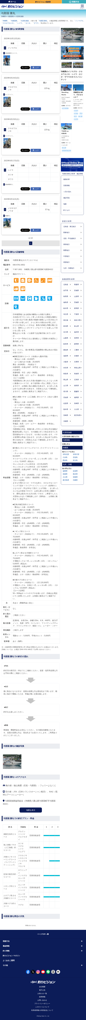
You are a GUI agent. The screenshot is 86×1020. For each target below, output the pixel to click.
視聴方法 (75, 2)
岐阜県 (65, 344)
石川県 (65, 332)
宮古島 (75, 460)
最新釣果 (66, 179)
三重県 (76, 350)
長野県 (76, 338)
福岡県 (76, 397)
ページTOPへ (42, 934)
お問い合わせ (42, 1000)
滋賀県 (65, 356)
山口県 (65, 385)
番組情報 (6, 946)
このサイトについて (42, 1007)
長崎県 (76, 403)
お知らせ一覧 (42, 993)
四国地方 (66, 262)
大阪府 (65, 362)
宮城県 (76, 290)
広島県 (76, 379)
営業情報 (66, 185)
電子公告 (42, 990)
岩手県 (65, 290)
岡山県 (65, 379)
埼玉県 (65, 314)
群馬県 (76, 308)
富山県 (76, 326)
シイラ (19, 23)
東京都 (65, 320)
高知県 (65, 397)
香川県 (65, 391)
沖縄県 (3, 16)
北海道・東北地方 (69, 226)
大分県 (76, 409)
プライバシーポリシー (42, 1003)
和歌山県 (77, 368)
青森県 (76, 284)
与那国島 (11, 16)
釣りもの (66, 210)
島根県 (76, 374)
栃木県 (65, 308)
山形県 (76, 296)
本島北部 (66, 454)
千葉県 (76, 314)
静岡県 (76, 344)
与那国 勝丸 (43, 21)
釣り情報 (6, 951)
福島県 (65, 302)
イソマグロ (79, 21)
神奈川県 (77, 320)
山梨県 (65, 338)
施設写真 (66, 198)
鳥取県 (65, 374)
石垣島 (75, 457)
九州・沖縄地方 (68, 268)
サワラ (36, 23)
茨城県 (76, 302)
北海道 (65, 284)
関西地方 (66, 250)
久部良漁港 (20, 16)
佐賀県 (65, 403)
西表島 (65, 460)
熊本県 (65, 409)
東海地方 (66, 244)
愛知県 (65, 350)
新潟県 (65, 326)
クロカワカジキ (8, 23)
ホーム (13, 2)
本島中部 (76, 454)
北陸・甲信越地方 (69, 238)
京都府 (76, 356)
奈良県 (65, 368)
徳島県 (76, 385)
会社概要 (42, 987)
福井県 (76, 332)
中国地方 (66, 256)
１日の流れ (67, 192)
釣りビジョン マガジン (11, 956)
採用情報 (42, 997)
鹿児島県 (77, 415)
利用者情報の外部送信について (42, 1010)
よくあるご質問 (9, 960)
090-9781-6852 (19, 265)
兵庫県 (76, 362)
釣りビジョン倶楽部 (43, 2)
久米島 (65, 457)
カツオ (28, 23)
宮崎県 (65, 415)
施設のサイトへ (19, 274)
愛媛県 (76, 391)
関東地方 (66, 232)
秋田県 (65, 296)
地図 (65, 204)
